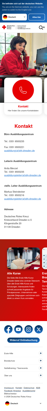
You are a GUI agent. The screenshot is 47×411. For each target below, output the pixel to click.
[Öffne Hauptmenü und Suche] (42, 28)
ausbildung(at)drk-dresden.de (19, 150)
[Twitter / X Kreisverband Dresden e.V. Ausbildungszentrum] (38, 329)
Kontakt (19, 387)
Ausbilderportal (28, 390)
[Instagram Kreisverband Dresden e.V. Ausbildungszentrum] (28, 329)
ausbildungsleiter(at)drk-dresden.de (22, 175)
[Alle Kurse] (23, 258)
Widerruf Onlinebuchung (23, 340)
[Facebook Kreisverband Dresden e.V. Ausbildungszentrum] (8, 329)
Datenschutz (29, 387)
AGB (38, 387)
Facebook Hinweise (12, 390)
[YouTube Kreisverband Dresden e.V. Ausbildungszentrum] (18, 329)
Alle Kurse (14, 273)
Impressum (9, 387)
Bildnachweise (10, 393)
